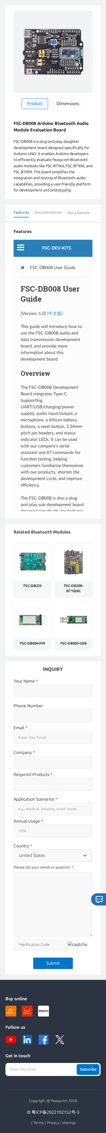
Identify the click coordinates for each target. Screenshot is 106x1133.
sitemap (69, 1123)
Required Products (33, 774)
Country (23, 845)
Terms (38, 1123)
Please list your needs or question (42, 867)
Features (21, 212)
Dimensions (68, 103)
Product (34, 103)
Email (20, 727)
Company (24, 752)
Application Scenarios (36, 799)
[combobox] (53, 855)
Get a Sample (78, 212)
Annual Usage (28, 821)
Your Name (26, 681)
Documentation (48, 212)
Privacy (53, 1123)
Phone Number (28, 705)
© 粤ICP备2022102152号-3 (53, 1112)
